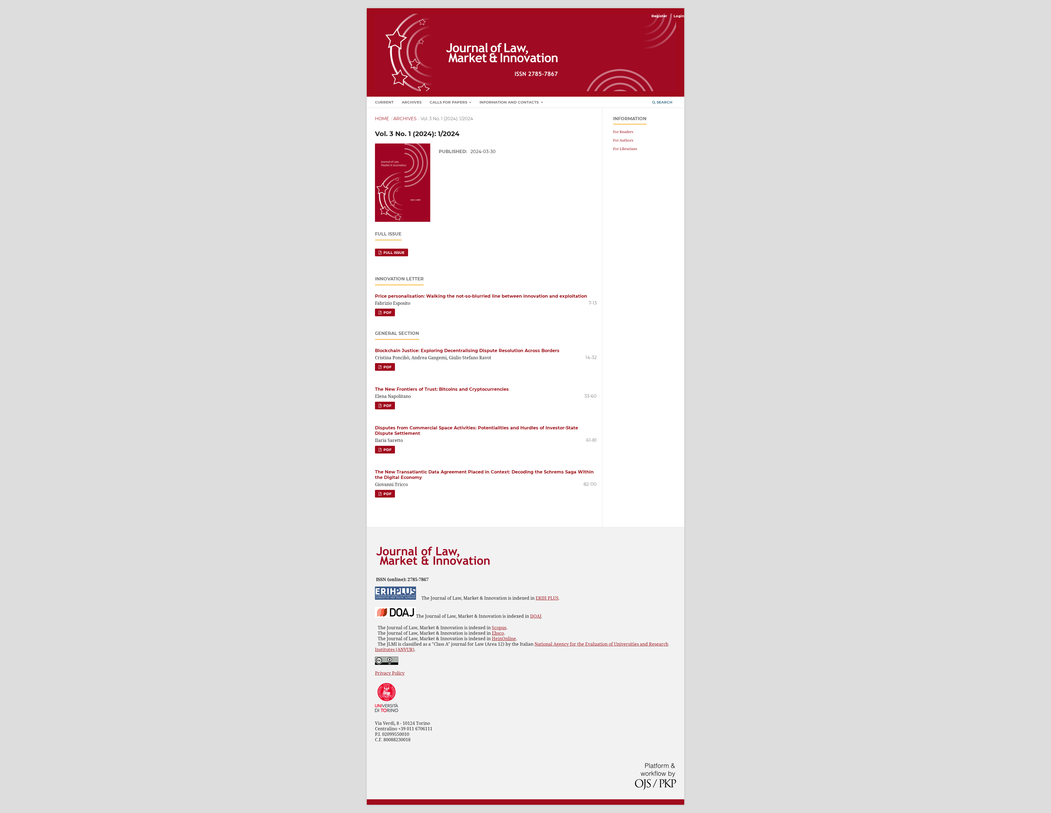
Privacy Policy (390, 673)
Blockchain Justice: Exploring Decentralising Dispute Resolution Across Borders (467, 350)
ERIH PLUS (547, 598)
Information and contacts (510, 102)
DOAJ (535, 616)
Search (664, 102)
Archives (411, 102)
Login (679, 16)
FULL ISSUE (393, 252)
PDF (386, 312)
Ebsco (498, 633)
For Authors (623, 140)
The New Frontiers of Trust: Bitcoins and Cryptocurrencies (442, 389)
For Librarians (625, 148)
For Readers (623, 131)
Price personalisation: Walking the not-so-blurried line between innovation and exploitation (481, 296)
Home (382, 118)
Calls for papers (449, 102)
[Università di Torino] (386, 713)
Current (384, 102)
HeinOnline (504, 639)
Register (659, 16)
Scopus (499, 628)
